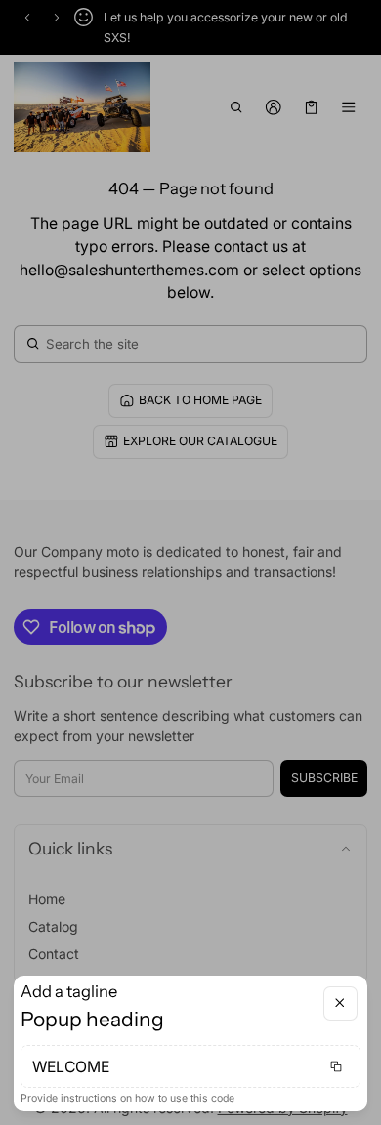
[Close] (340, 1003)
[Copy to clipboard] (336, 1066)
